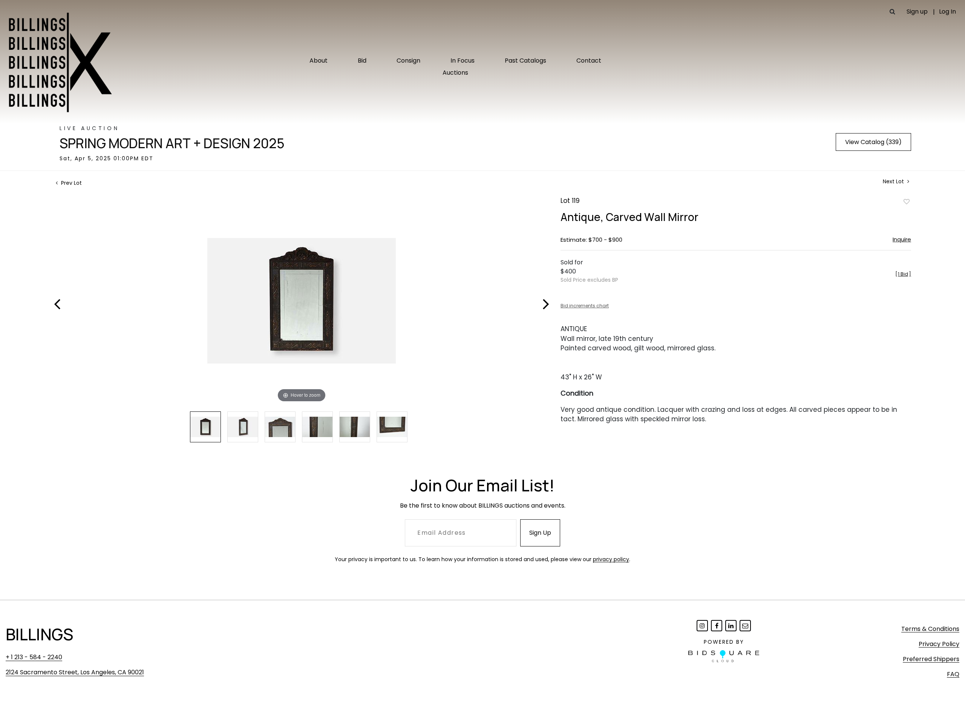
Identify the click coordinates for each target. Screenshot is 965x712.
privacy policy (611, 559)
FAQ (953, 674)
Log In (947, 11)
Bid (362, 60)
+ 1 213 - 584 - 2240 (34, 657)
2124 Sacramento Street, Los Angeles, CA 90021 (75, 672)
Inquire (902, 239)
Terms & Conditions (930, 629)
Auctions (455, 72)
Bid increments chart (585, 305)
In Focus (462, 60)
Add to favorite (906, 201)
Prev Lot (71, 183)
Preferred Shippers (931, 659)
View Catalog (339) (873, 142)
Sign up (917, 11)
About (318, 60)
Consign (408, 60)
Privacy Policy (939, 644)
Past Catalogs (525, 60)
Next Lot (894, 181)
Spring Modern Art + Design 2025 (172, 143)
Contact (588, 60)
